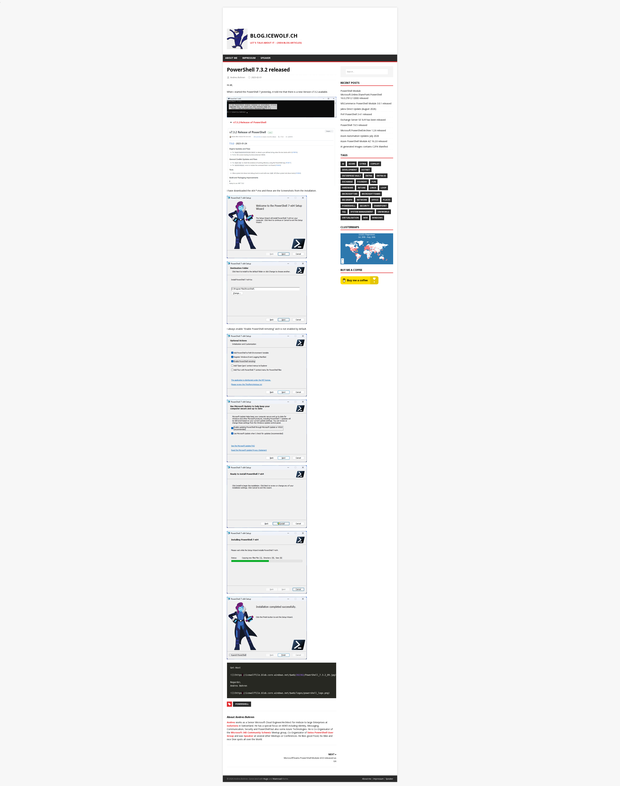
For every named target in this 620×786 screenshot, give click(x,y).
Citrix (363, 163)
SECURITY (364, 205)
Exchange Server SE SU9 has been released (363, 119)
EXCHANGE (347, 181)
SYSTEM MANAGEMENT (362, 211)
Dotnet (366, 169)
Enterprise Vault (351, 175)
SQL (344, 211)
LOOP (383, 187)
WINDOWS (377, 217)
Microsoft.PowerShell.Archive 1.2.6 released (363, 130)
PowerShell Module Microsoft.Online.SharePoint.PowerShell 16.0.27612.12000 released (361, 94)
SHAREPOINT (380, 205)
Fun (374, 181)
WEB (365, 217)
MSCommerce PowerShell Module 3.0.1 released (366, 103)
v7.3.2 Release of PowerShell (249, 122)
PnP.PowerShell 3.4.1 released (356, 114)
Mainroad (277, 778)
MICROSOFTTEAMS (371, 193)
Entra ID (381, 175)
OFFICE (375, 199)
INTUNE (362, 187)
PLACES (386, 199)
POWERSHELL (348, 205)
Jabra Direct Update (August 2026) (358, 108)
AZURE (352, 163)
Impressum (378, 778)
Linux (373, 187)
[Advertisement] (310, 15)
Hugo (265, 778)
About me (366, 778)
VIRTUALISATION (350, 217)
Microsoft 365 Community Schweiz (251, 732)
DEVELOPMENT (349, 169)
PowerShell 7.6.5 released (354, 125)
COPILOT (375, 163)
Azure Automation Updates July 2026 (360, 135)
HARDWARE (347, 187)
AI (343, 163)
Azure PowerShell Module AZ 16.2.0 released (364, 141)
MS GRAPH (347, 199)
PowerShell (242, 704)
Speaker (248, 735)
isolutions (232, 725)
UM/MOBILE (383, 211)
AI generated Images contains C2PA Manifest (364, 146)
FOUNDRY (362, 181)
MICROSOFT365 (349, 193)
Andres (231, 722)
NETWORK (362, 199)
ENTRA (369, 175)
